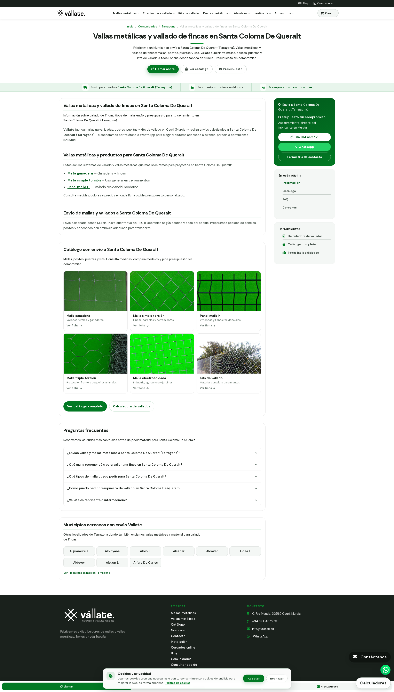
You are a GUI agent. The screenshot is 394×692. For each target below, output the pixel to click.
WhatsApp (306, 147)
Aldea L (245, 551)
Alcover (212, 551)
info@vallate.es (263, 629)
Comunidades (147, 26)
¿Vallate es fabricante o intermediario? (97, 500)
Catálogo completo (302, 244)
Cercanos (290, 207)
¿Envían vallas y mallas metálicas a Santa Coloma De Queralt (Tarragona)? (123, 453)
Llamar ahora (165, 69)
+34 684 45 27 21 (306, 137)
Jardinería (261, 13)
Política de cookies (177, 683)
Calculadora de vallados (131, 406)
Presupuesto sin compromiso (290, 87)
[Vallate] (72, 13)
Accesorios (283, 13)
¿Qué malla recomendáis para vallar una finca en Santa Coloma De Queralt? (124, 465)
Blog (174, 653)
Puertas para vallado (157, 13)
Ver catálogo (198, 69)
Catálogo (289, 191)
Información (291, 183)
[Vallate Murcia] (89, 624)
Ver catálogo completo (85, 406)
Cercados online (183, 647)
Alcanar (178, 551)
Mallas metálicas (124, 13)
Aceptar (254, 678)
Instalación (179, 642)
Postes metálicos (215, 13)
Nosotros (178, 630)
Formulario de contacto (304, 157)
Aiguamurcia (79, 551)
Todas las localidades (303, 252)
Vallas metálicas (183, 619)
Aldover (79, 563)
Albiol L (145, 551)
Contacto (178, 636)
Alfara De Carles (145, 563)
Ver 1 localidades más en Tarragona (86, 573)
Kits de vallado (188, 13)
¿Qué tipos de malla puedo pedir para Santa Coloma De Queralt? (116, 476)
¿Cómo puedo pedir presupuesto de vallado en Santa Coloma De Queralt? (123, 488)
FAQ (285, 199)
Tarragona (168, 26)
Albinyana (112, 551)
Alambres (240, 13)
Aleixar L (112, 563)
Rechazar (277, 678)
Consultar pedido (184, 665)
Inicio (130, 26)
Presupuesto (232, 69)
